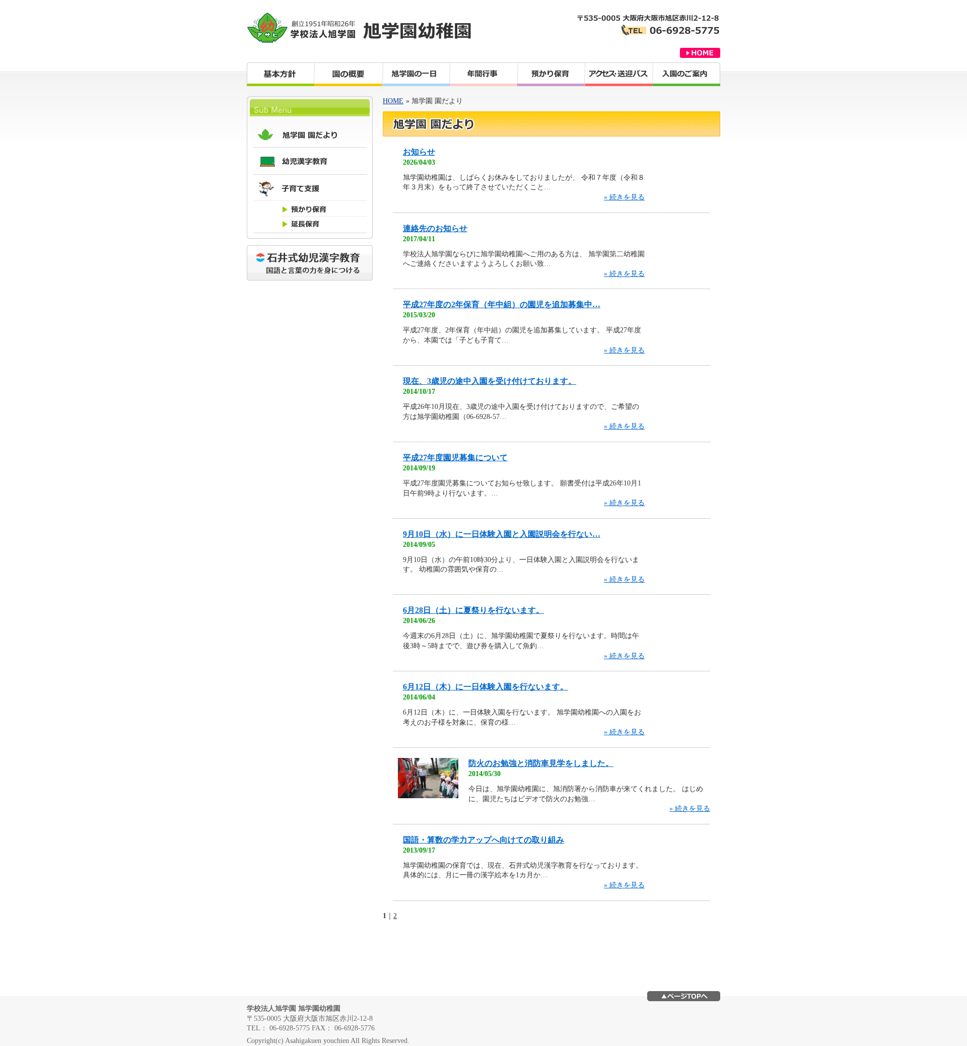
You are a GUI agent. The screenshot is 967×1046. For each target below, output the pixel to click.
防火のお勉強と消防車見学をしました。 (540, 763)
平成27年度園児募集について (455, 457)
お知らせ (419, 152)
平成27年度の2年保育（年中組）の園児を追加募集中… (501, 304)
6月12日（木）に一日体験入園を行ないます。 (485, 686)
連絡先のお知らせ (435, 228)
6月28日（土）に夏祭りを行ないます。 (473, 610)
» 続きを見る (624, 197)
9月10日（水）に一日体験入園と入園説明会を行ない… (501, 534)
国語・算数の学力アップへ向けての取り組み (483, 839)
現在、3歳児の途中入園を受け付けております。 (489, 381)
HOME (393, 101)
